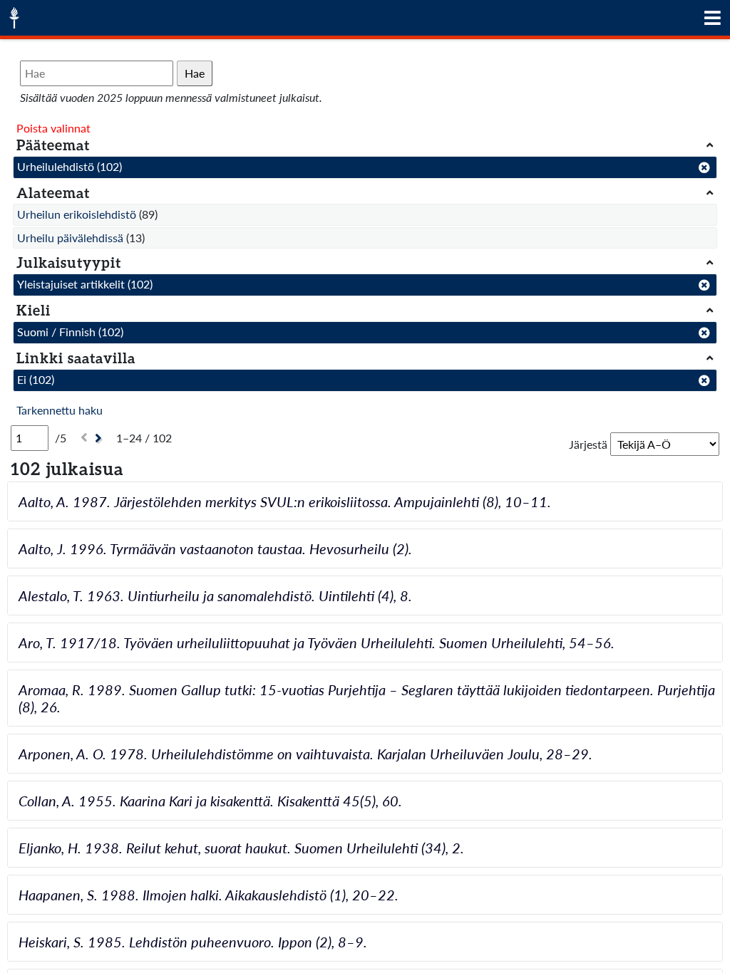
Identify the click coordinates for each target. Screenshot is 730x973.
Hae (195, 73)
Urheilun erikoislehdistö (76, 214)
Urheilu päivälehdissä (70, 237)
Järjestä (588, 444)
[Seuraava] (100, 438)
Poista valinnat (53, 128)
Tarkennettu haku (59, 410)
